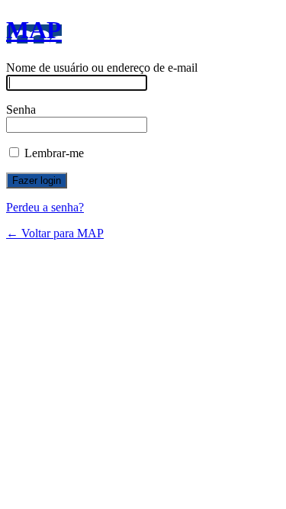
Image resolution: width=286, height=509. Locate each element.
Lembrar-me (52, 153)
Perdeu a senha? (45, 207)
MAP (34, 29)
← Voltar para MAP (55, 233)
